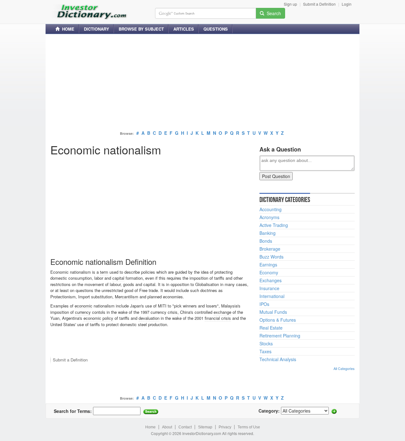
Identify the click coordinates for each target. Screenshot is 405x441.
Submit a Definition (319, 4)
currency (83, 312)
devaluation (149, 318)
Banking (267, 233)
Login (347, 4)
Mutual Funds (273, 312)
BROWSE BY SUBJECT (141, 29)
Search (272, 13)
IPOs (264, 304)
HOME (66, 29)
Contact (185, 427)
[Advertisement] (202, 83)
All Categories (344, 368)
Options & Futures (277, 320)
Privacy (225, 427)
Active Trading (273, 225)
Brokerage (269, 249)
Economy (268, 272)
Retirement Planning (279, 335)
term (104, 272)
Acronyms (269, 217)
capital (118, 278)
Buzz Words (271, 256)
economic (83, 306)
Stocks (266, 343)
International (271, 296)
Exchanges (270, 280)
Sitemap (205, 427)
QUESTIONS (215, 29)
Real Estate (271, 328)
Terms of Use (249, 427)
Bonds (265, 241)
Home (150, 427)
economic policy (98, 318)
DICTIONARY (96, 29)
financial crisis (218, 318)
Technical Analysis (277, 359)
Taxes (265, 351)
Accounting (270, 209)
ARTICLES (183, 29)
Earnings (268, 264)
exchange (222, 312)
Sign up (290, 4)
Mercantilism (126, 297)
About (167, 427)
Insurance (269, 288)
